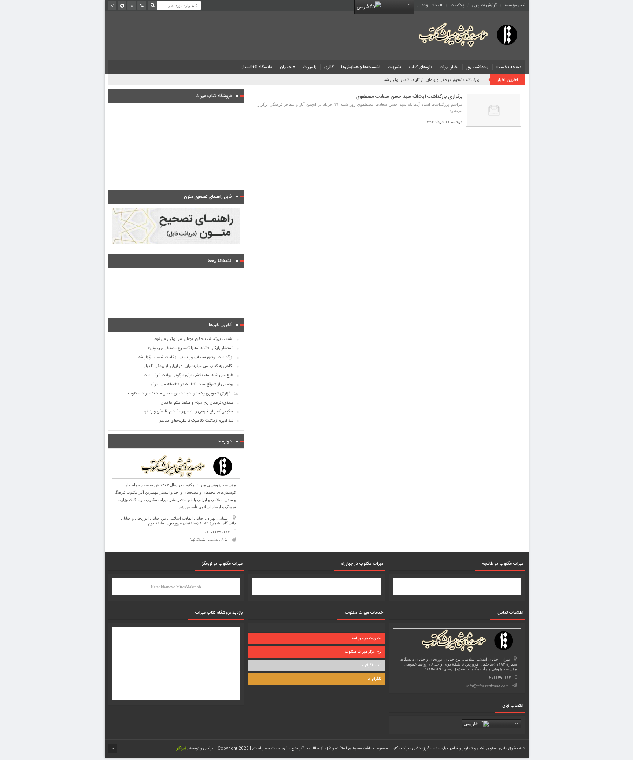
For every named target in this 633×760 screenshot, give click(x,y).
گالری (328, 67)
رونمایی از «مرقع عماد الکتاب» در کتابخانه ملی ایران (192, 384)
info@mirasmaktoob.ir (208, 540)
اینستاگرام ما (370, 665)
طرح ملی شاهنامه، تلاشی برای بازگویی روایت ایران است (188, 375)
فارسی (363, 7)
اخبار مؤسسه (515, 5)
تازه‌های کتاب (420, 67)
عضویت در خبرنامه (366, 638)
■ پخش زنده (432, 5)
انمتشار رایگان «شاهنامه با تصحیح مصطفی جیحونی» (190, 348)
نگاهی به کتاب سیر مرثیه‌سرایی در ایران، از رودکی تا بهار (188, 366)
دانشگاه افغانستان (256, 67)
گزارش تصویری (484, 5)
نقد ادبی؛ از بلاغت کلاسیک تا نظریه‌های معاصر (196, 421)
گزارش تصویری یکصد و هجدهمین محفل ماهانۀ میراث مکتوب (179, 393)
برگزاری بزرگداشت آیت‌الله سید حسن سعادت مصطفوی (409, 97)
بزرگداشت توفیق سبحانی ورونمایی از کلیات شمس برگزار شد (431, 80)
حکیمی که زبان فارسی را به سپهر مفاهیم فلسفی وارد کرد (188, 411)
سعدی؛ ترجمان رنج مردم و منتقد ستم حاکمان (197, 403)
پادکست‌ (457, 5)
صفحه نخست (509, 67)
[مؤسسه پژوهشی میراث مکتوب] (456, 34)
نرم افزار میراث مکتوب (363, 652)
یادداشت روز (477, 67)
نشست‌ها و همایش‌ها (360, 67)
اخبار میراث (449, 67)
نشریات (394, 67)
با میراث (309, 67)
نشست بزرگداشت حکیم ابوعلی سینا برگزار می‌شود (193, 339)
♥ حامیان (287, 67)
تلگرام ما (374, 679)
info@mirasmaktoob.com (487, 685)
